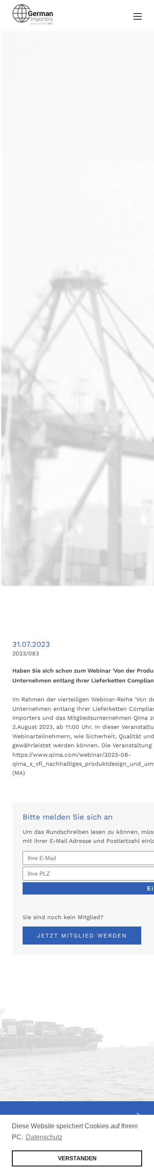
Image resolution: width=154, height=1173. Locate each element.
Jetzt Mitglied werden (82, 935)
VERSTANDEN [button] (77, 1158)
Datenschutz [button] (44, 1137)
